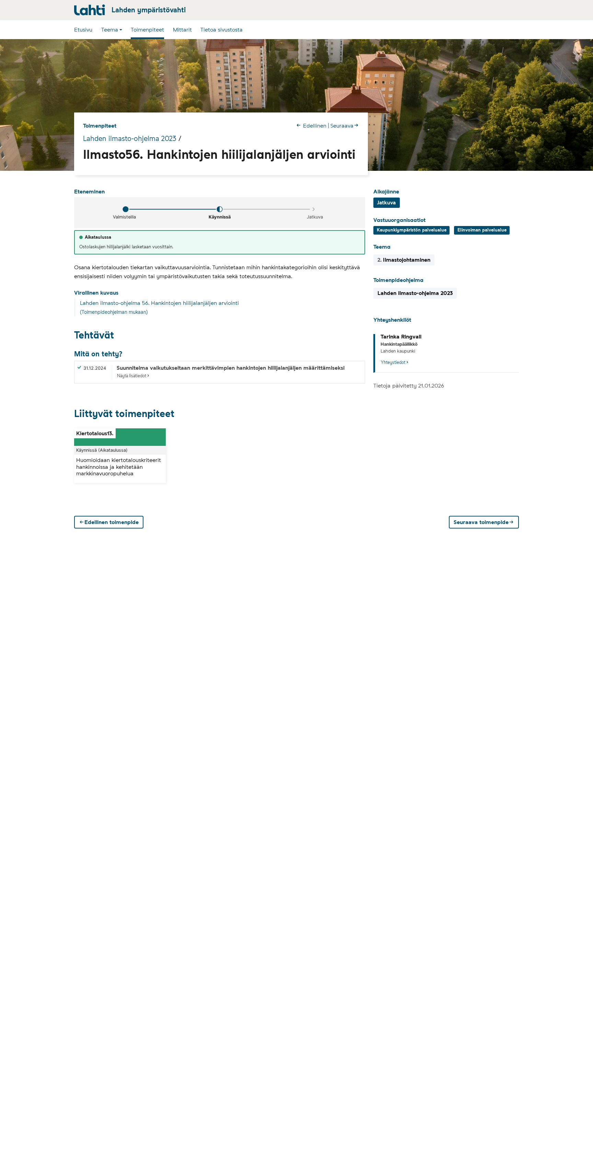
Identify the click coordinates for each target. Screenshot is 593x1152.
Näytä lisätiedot (131, 375)
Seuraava (341, 125)
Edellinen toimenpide (111, 522)
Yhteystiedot (393, 362)
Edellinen (314, 125)
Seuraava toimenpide (481, 522)
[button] (111, 29)
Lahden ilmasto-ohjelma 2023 (129, 138)
